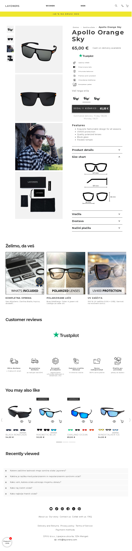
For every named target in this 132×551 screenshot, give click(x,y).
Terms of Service (84, 526)
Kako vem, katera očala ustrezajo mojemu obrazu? (35, 482)
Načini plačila (81, 228)
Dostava (78, 221)
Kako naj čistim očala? (21, 488)
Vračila (76, 214)
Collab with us (79, 517)
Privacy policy (67, 526)
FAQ (90, 517)
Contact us (65, 517)
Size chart (79, 156)
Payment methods (65, 530)
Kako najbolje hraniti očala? (23, 494)
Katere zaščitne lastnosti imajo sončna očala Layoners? (38, 470)
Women (50, 6)
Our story (53, 517)
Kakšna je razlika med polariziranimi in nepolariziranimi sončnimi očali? (45, 476)
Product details (83, 149)
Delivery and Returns (48, 526)
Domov (76, 27)
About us (43, 517)
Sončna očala (89, 27)
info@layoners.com (67, 540)
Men (83, 6)
